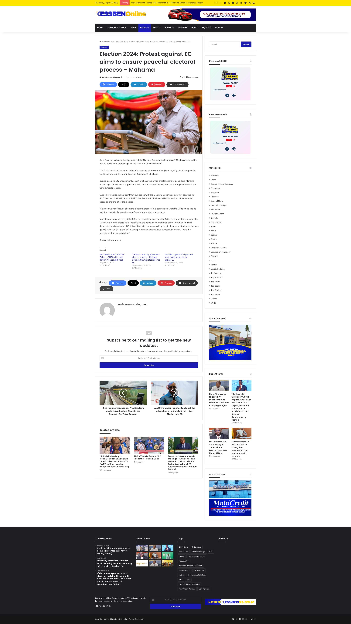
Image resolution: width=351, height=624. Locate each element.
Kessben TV (199, 570)
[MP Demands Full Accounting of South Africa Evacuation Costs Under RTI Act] (219, 433)
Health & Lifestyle (219, 205)
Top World (215, 294)
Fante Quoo (183, 552)
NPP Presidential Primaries (189, 584)
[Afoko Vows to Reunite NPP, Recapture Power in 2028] (149, 445)
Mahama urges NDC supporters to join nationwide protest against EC (179, 257)
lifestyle (214, 218)
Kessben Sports (185, 570)
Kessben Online (118, 619)
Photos (214, 239)
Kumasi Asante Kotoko (197, 575)
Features (215, 197)
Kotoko (182, 575)
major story (216, 222)
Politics (144, 27)
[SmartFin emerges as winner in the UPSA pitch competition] (142, 548)
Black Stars (183, 547)
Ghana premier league (196, 556)
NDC (181, 580)
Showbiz (182, 27)
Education (215, 188)
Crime (213, 180)
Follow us (224, 538)
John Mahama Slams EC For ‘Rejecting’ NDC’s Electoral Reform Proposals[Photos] (112, 257)
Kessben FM (184, 561)
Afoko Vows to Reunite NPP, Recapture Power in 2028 (147, 457)
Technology (216, 273)
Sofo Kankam (204, 589)
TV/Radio (206, 27)
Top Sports (215, 286)
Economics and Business (222, 184)
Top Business (217, 277)
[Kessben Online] (120, 13)
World (194, 27)
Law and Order (217, 214)
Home (100, 27)
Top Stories (216, 290)
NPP (188, 580)
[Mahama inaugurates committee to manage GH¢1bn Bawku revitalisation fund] (167, 563)
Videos (214, 299)
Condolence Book (117, 27)
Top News (215, 282)
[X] (100, 606)
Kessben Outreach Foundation (190, 566)
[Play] (227, 95)
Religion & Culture (219, 248)
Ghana (181, 556)
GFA (210, 552)
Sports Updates (218, 269)
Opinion (214, 235)
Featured (215, 192)
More (218, 27)
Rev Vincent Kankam (187, 589)
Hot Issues (215, 209)
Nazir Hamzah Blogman (111, 77)
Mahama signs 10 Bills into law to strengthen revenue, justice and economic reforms (240, 448)
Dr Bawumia (196, 547)
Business (169, 27)
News (133, 27)
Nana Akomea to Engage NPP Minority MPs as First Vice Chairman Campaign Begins (219, 400)
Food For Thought (198, 552)
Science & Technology (221, 252)
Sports (157, 27)
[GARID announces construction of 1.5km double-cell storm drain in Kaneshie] (167, 555)
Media (213, 226)
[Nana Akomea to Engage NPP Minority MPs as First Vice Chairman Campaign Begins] (219, 385)
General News (217, 201)
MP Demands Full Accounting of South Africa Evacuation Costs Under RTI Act (218, 447)
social (213, 260)
